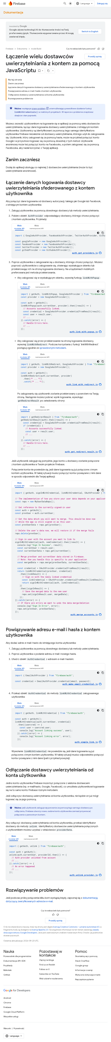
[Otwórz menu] (5, 3)
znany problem (39, 108)
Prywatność (19, 1028)
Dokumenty (22, 49)
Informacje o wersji (83, 970)
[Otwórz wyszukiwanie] (65, 3)
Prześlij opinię (95, 56)
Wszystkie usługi (10, 1016)
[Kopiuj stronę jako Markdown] (48, 70)
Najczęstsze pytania (84, 979)
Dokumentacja (13, 12)
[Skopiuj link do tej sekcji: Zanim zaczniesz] (43, 160)
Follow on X (44, 969)
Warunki (7, 1028)
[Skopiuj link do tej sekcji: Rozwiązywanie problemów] (66, 890)
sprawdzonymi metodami (52, 348)
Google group (81, 965)
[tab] (19, 227)
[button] (19, 227)
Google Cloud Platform (13, 1012)
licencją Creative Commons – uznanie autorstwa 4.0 (76, 927)
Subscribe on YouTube (49, 974)
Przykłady (7, 965)
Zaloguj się (102, 3)
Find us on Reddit (47, 964)
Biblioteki (7, 970)
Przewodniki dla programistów (17, 956)
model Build (36, 49)
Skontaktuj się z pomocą (86, 956)
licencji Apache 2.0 (40, 930)
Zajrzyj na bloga (46, 960)
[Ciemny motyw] (98, 233)
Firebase (9, 49)
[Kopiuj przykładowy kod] (102, 233)
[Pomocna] (99, 49)
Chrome (7, 1002)
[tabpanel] (58, 244)
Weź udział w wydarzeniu (51, 978)
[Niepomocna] (103, 49)
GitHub (6, 974)
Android (7, 998)
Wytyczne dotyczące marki (87, 974)
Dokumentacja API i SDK (14, 961)
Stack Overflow (82, 961)
